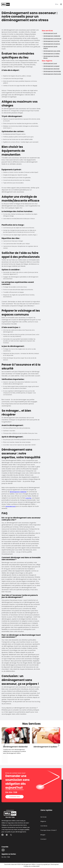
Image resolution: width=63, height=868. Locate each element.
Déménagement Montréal (51, 69)
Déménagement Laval (50, 63)
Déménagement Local (50, 33)
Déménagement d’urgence (51, 44)
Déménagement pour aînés (51, 51)
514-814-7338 (6, 857)
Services (43, 817)
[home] (5, 4)
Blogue (42, 835)
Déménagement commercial (52, 38)
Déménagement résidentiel (51, 36)
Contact (43, 839)
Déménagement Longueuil (51, 66)
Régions (43, 821)
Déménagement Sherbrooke (52, 74)
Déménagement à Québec (51, 53)
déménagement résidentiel (18, 492)
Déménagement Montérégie (52, 71)
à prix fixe (28, 498)
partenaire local (10, 506)
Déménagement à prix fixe (51, 41)
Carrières (43, 826)
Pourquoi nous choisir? (48, 830)
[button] (57, 4)
